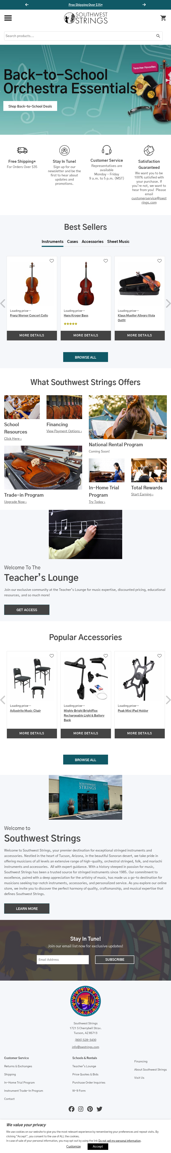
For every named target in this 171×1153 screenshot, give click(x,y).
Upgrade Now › (15, 502)
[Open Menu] (7, 18)
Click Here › (13, 438)
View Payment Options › (64, 431)
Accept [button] (98, 1146)
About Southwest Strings (150, 1069)
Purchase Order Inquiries (88, 1082)
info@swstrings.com (85, 1047)
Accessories (92, 242)
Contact (9, 1099)
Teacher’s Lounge (84, 1066)
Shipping (10, 1074)
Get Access (98, 5)
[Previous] (27, 4)
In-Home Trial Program (19, 1082)
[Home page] (85, 18)
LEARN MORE (27, 909)
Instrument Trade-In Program (23, 1090)
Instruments (52, 242)
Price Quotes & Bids (85, 1074)
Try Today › (97, 502)
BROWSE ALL (85, 357)
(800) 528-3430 (85, 1040)
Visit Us (139, 1077)
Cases (72, 242)
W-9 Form (79, 1090)
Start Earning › (142, 494)
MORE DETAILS (31, 335)
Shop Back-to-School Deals (30, 106)
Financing (140, 1061)
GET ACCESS (26, 610)
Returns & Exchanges (18, 1066)
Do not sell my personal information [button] (119, 1140)
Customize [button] (73, 1146)
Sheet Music (118, 242)
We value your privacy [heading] (26, 1125)
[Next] (143, 4)
